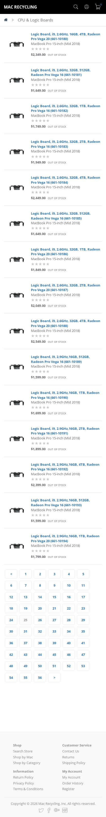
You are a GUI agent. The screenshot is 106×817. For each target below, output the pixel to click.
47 (83, 654)
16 (68, 597)
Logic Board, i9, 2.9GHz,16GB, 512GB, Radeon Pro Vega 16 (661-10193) (60, 502)
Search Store (22, 751)
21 (54, 608)
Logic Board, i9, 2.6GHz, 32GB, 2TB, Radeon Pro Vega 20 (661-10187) (65, 287)
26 (40, 620)
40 (68, 643)
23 (83, 608)
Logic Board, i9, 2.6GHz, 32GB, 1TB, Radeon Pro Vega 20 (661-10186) (65, 251)
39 (54, 643)
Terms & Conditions (28, 789)
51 (54, 666)
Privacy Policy (23, 783)
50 (40, 666)
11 (83, 585)
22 (68, 608)
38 (40, 643)
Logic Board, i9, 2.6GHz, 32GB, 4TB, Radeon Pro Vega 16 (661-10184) (65, 180)
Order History (72, 783)
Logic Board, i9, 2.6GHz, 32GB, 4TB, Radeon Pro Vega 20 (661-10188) (65, 323)
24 (11, 620)
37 (25, 643)
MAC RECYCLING (20, 7)
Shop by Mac (23, 757)
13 (25, 597)
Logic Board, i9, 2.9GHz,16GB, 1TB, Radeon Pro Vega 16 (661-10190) (65, 395)
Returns (68, 757)
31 (25, 631)
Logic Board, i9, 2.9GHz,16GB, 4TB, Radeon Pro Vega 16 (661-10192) (65, 467)
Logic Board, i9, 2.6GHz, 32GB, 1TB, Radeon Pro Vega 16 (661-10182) (65, 108)
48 (11, 666)
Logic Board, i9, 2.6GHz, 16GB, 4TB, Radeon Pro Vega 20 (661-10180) (65, 36)
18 (11, 608)
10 (68, 585)
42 (11, 654)
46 (68, 654)
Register (68, 789)
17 (83, 597)
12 (11, 597)
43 (25, 654)
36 (11, 643)
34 (68, 631)
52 (68, 666)
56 (40, 677)
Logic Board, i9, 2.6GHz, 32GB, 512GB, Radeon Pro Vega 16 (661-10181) (61, 72)
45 (54, 654)
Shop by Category (26, 762)
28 (68, 620)
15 (54, 597)
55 (25, 677)
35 (83, 631)
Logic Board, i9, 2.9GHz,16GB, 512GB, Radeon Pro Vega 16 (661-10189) (60, 359)
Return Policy (23, 777)
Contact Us (70, 751)
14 (40, 597)
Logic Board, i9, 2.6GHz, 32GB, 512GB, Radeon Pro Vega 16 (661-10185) (61, 216)
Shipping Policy (73, 762)
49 (25, 666)
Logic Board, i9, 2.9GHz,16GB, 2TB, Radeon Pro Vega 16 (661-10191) (65, 431)
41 (83, 643)
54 (11, 677)
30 (11, 631)
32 (40, 631)
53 (83, 666)
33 (54, 631)
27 (54, 620)
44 (40, 654)
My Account (71, 777)
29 (83, 620)
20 (40, 608)
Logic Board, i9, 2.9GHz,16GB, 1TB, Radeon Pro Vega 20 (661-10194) (65, 538)
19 (25, 608)
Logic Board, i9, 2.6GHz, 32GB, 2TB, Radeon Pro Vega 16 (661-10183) (65, 144)
